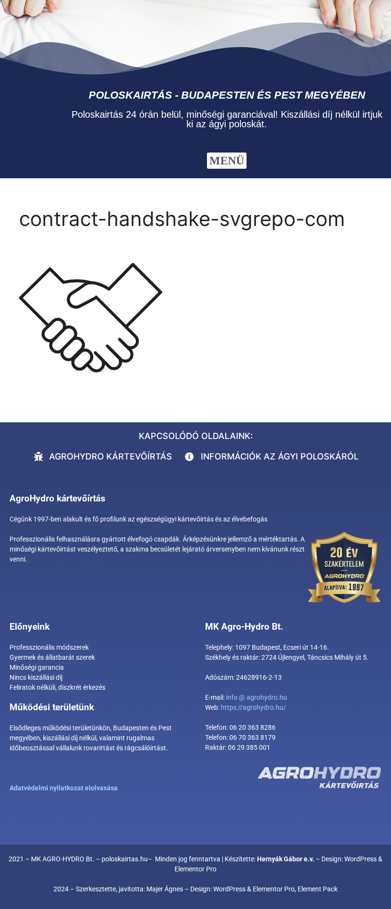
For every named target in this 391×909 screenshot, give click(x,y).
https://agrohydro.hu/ (253, 707)
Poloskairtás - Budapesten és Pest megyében (227, 95)
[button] (227, 161)
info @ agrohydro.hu (256, 697)
